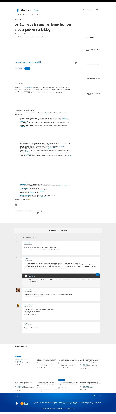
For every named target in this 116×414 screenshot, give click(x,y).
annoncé (42, 191)
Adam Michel (41, 362)
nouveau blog (29, 87)
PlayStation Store (49, 112)
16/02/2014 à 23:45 (28, 306)
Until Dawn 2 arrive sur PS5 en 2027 (22, 359)
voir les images (52, 147)
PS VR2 (20, 14)
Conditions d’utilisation (47, 408)
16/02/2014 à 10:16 (28, 260)
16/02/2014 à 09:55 (28, 244)
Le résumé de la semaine (29, 211)
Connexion (89, 10)
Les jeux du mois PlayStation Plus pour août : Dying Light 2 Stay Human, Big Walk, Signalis (46, 359)
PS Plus (31, 14)
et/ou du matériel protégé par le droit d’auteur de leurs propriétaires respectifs (70, 403)
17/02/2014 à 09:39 (33, 276)
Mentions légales (70, 408)
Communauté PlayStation (19, 211)
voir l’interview (49, 144)
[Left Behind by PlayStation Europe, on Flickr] (43, 102)
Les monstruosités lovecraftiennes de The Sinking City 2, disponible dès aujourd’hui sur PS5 (90, 383)
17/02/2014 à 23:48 (28, 324)
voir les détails (48, 148)
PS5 (16, 14)
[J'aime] (19, 364)
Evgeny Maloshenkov (87, 386)
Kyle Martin (41, 387)
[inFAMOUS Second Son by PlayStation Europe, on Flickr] (43, 133)
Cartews (20, 68)
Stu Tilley (19, 361)
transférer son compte (62, 185)
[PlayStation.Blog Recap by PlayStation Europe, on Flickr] (24, 80)
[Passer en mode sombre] (84, 10)
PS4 (23, 14)
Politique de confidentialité (59, 408)
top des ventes (24, 188)
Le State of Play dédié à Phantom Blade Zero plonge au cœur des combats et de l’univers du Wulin (68, 384)
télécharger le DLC (24, 126)
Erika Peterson (64, 362)
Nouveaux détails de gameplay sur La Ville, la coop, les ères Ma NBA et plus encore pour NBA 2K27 (46, 384)
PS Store (27, 14)
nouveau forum (27, 91)
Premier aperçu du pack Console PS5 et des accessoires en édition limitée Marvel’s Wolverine (68, 359)
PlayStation (30, 10)
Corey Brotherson (21, 386)
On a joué (22, 189)
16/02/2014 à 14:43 (28, 291)
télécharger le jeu (65, 118)
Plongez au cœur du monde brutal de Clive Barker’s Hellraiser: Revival (23, 383)
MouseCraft (23, 184)
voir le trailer (62, 146)
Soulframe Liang (64, 387)
